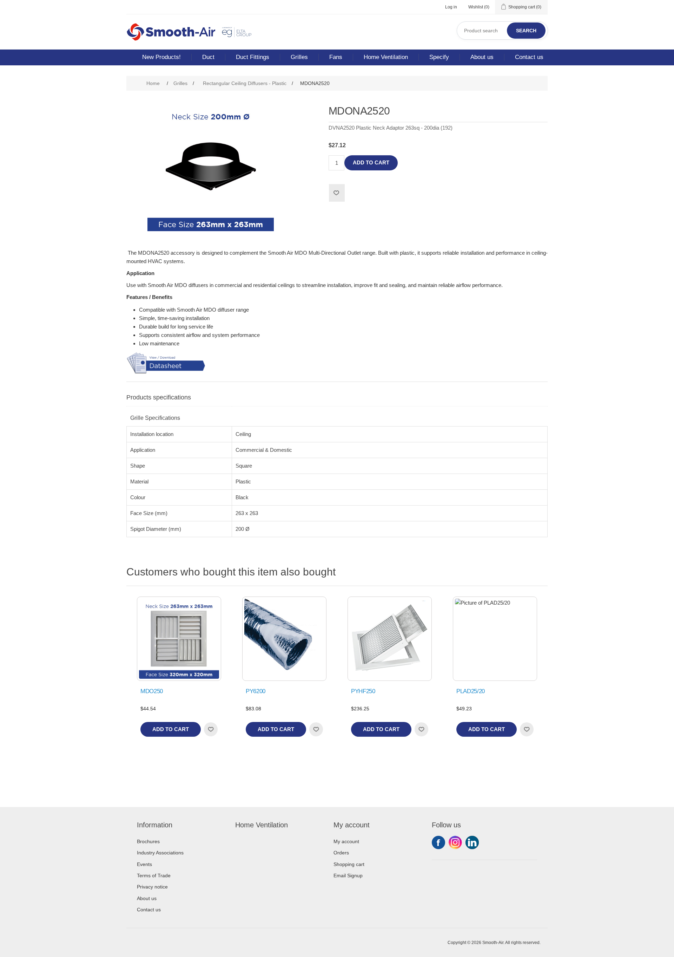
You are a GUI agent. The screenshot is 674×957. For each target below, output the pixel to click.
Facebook (438, 842)
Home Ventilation (386, 57)
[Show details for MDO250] (179, 639)
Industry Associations (160, 852)
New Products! (161, 57)
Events (144, 864)
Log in (451, 7)
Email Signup (348, 875)
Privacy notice (152, 887)
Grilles (299, 57)
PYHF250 (363, 691)
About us (482, 57)
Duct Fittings (252, 57)
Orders (341, 852)
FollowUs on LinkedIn (472, 842)
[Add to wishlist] (211, 729)
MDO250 (151, 691)
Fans (335, 57)
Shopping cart (348, 864)
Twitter (455, 842)
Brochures (148, 841)
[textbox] (502, 30)
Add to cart (371, 162)
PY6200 (255, 691)
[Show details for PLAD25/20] (495, 639)
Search (526, 30)
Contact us (529, 57)
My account (346, 841)
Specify (439, 57)
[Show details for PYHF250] (390, 639)
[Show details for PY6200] (284, 639)
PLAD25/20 (470, 691)
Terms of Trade (154, 875)
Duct (208, 57)
